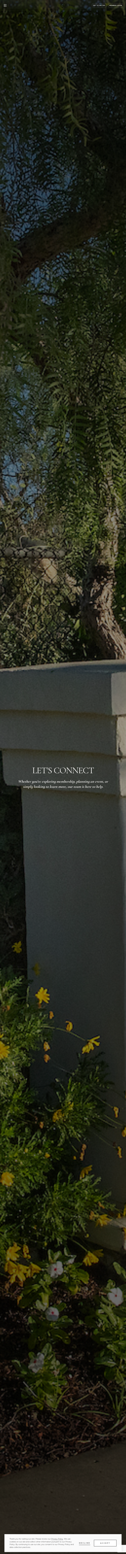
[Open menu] (5, 5)
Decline (84, 1543)
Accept (105, 1543)
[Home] (63, 5)
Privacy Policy (57, 1539)
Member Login (115, 5)
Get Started (99, 5)
